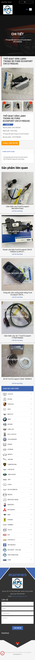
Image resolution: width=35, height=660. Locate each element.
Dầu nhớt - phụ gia (14, 550)
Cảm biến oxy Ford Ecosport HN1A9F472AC (17, 207)
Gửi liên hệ (17, 628)
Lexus (9, 484)
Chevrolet (11, 540)
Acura (9, 399)
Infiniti (10, 454)
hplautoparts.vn (17, 654)
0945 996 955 (21, 594)
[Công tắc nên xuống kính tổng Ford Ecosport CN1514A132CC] (17, 274)
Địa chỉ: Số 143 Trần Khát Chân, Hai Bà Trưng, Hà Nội (17, 591)
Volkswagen (12, 439)
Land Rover (11, 474)
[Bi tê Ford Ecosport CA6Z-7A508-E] (17, 361)
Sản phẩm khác (12, 555)
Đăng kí (10, 2)
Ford (9, 560)
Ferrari (10, 520)
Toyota (10, 394)
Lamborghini (12, 464)
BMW (9, 419)
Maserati (10, 504)
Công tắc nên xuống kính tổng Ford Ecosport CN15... (17, 294)
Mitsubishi (11, 510)
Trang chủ (13, 37)
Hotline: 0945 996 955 (10, 143)
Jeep (9, 479)
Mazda (9, 494)
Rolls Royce (11, 434)
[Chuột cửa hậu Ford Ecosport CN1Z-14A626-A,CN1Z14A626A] (17, 231)
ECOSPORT (21, 37)
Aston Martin (12, 489)
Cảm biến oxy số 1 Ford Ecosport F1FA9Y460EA (17, 337)
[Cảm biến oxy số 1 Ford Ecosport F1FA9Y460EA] (17, 317)
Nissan (9, 424)
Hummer (10, 525)
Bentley (10, 414)
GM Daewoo (11, 545)
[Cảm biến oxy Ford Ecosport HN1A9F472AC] (17, 188)
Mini (8, 515)
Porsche (10, 404)
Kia (8, 535)
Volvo (9, 530)
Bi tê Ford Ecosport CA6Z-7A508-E (17, 379)
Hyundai (10, 449)
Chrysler (10, 469)
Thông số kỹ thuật (8, 151)
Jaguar (10, 459)
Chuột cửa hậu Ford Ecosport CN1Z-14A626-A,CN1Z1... (17, 251)
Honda (9, 444)
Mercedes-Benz (12, 499)
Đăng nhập (4, 2)
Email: (17, 596)
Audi (9, 409)
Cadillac (10, 429)
